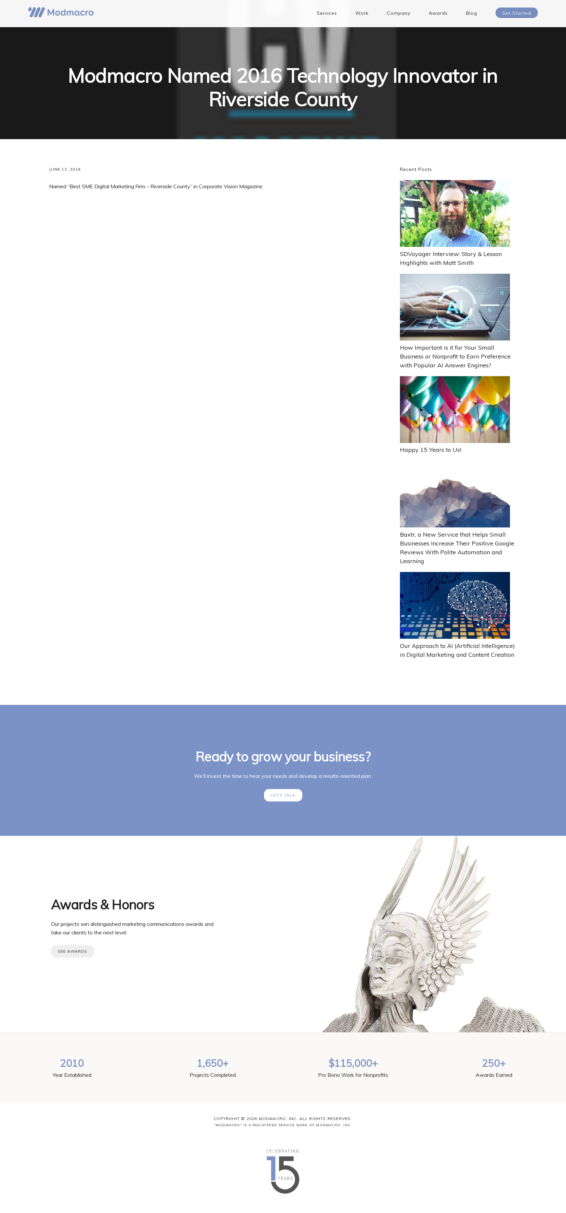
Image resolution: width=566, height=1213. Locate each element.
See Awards (72, 951)
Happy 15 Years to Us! (430, 449)
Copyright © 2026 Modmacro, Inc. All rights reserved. (283, 1118)
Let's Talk (283, 795)
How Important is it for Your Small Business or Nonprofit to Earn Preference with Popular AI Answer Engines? (455, 356)
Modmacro (61, 12)
